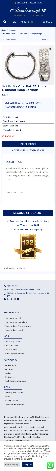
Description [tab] (28, 144)
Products (13, 30)
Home (3, 30)
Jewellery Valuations (14, 353)
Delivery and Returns (14, 392)
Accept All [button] (27, 464)
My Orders (9, 369)
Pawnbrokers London (14, 330)
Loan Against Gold (13, 318)
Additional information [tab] (28, 150)
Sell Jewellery (11, 346)
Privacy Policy (11, 400)
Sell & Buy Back (12, 342)
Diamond (13, 125)
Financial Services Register (21, 440)
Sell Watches (10, 349)
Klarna (7, 397)
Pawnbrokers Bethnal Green (18, 326)
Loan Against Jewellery (15, 322)
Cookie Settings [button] (12, 464)
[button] (47, 21)
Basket (7, 373)
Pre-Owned (19, 121)
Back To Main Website (15, 381)
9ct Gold (16, 130)
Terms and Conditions (15, 404)
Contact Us (9, 377)
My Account (10, 365)
